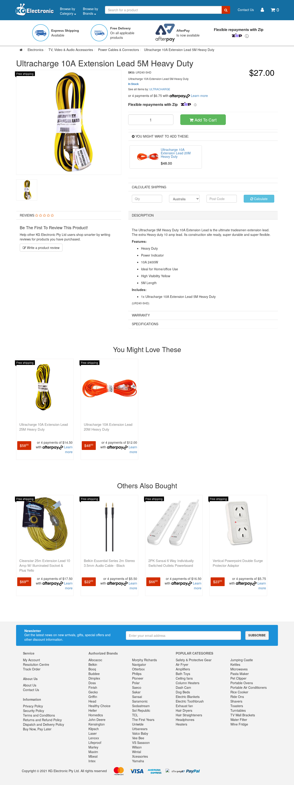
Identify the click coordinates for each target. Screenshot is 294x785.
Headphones (185, 719)
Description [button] (143, 215)
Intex (92, 761)
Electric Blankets (188, 696)
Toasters (236, 705)
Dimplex (94, 678)
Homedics (95, 715)
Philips (136, 673)
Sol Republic (141, 710)
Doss (92, 683)
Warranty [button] (141, 315)
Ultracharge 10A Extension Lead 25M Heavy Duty (43, 427)
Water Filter (238, 719)
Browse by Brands (90, 11)
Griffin (92, 696)
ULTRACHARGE (159, 89)
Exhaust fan (184, 705)
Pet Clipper (238, 678)
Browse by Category (67, 11)
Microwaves (239, 669)
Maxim (93, 751)
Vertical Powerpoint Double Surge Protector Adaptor (238, 563)
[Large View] (26, 189)
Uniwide (138, 724)
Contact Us (246, 9)
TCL (135, 715)
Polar (136, 683)
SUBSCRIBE (257, 635)
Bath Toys (183, 673)
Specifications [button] (145, 324)
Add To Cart (205, 120)
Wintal (136, 751)
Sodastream (141, 705)
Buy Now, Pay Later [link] (37, 729)
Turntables (238, 710)
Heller (92, 710)
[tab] (68, 215)
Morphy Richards (144, 660)
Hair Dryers (184, 710)
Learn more (199, 95)
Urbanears (139, 728)
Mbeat (93, 756)
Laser (92, 733)
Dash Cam (183, 687)
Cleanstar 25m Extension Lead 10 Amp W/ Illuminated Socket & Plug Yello (44, 565)
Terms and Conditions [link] (39, 715)
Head (92, 701)
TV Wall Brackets (242, 715)
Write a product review (42, 247)
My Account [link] (31, 660)
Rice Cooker (239, 692)
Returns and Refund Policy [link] (42, 719)
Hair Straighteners (189, 715)
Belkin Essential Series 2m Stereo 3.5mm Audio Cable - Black (109, 563)
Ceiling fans (184, 678)
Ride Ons (237, 696)
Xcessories (140, 756)
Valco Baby (140, 733)
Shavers (236, 701)
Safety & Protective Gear (194, 660)
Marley (93, 747)
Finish (92, 687)
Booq (92, 669)
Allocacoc (95, 660)
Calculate (260, 198)
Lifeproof (94, 742)
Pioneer (137, 678)
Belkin (92, 664)
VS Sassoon (141, 742)
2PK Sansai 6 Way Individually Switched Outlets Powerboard (171, 563)
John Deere (96, 719)
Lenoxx (93, 738)
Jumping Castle (241, 660)
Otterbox (138, 669)
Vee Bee (138, 738)
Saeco (136, 687)
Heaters (181, 724)
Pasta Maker (239, 673)
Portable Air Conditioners (248, 687)
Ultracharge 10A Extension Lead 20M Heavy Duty (108, 427)
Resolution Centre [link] (36, 664)
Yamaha (138, 761)
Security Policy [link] (33, 710)
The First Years (143, 719)
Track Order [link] (31, 669)
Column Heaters (187, 683)
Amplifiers (183, 669)
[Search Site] (226, 10)
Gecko (93, 692)
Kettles (235, 664)
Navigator (139, 664)
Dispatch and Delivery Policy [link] (43, 724)
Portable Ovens (241, 683)
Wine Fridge (239, 724)
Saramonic (140, 701)
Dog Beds (183, 692)
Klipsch (93, 728)
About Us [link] (29, 685)
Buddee (94, 673)
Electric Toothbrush (190, 701)
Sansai (137, 696)
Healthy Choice (99, 705)
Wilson (137, 747)
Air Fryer (182, 664)
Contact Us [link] (31, 689)
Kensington (96, 724)
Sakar (136, 692)
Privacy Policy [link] (33, 706)
